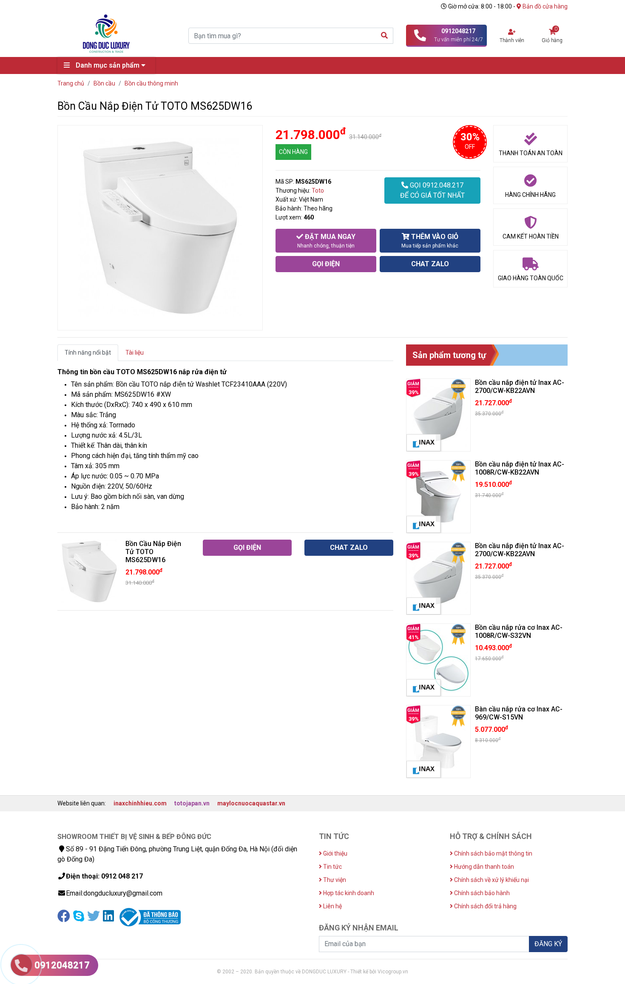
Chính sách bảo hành (481, 893)
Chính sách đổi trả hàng (485, 906)
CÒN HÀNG (293, 151)
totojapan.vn (192, 803)
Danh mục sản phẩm (107, 65)
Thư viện (334, 879)
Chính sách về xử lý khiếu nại (491, 879)
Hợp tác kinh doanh (348, 893)
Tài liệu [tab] (134, 352)
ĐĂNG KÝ (548, 944)
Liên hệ (332, 906)
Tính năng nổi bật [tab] (88, 352)
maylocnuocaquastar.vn (251, 803)
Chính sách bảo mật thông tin (492, 853)
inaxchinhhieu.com (140, 803)
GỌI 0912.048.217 (432, 190)
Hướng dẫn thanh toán (483, 866)
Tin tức (332, 866)
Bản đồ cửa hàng (544, 6)
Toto (318, 190)
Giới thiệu (334, 853)
